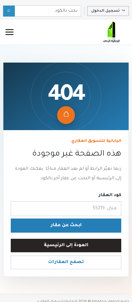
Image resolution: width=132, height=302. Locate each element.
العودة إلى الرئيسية (66, 245)
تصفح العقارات (66, 262)
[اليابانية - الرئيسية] (111, 32)
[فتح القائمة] (9, 32)
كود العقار (110, 195)
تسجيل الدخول (108, 11)
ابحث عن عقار (66, 225)
